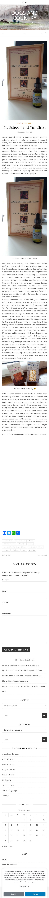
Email (5, 591)
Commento (6, 613)
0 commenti (42, 555)
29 (24, 840)
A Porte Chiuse (8, 759)
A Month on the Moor (10, 754)
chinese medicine (9, 544)
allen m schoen (20, 541)
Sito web (5, 602)
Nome (5, 580)
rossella (7, 555)
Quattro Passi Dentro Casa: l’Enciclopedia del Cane (22, 670)
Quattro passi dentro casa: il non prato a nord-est (21, 676)
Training (5, 795)
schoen (6, 550)
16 (30, 830)
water (24, 550)
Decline (13, 894)
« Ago (4, 846)
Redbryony (6, 780)
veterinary (15, 550)
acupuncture (8, 541)
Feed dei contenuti (9, 864)
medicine (32, 547)
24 (37, 835)
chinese (31, 541)
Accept (35, 894)
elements (21, 544)
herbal (30, 544)
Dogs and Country (24, 15)
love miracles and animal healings (15, 547)
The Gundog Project (10, 790)
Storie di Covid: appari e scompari (15, 681)
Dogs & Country (24, 123)
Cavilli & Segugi (8, 764)
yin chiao (32, 550)
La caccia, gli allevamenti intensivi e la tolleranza (20, 665)
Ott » (10, 846)
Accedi (4, 859)
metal (40, 547)
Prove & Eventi (8, 775)
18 (43, 830)
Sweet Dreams (8, 785)
